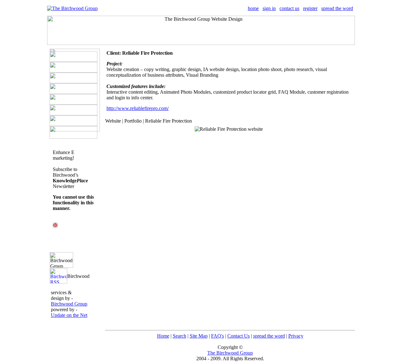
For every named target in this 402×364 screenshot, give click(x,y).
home (253, 8)
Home (163, 336)
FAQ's (217, 336)
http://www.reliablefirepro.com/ (137, 108)
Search (179, 336)
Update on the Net (69, 315)
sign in (269, 8)
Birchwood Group (69, 303)
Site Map (199, 336)
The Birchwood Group (230, 353)
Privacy (295, 336)
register (310, 8)
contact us (289, 8)
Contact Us (238, 336)
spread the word (337, 8)
